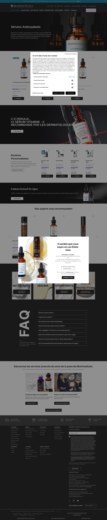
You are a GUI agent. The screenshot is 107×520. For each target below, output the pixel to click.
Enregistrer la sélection (58, 93)
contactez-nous (69, 272)
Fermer (87, 238)
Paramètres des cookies (38, 92)
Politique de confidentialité (39, 73)
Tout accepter (70, 93)
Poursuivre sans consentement (71, 53)
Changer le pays (68, 277)
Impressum (47, 73)
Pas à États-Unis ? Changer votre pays (68, 266)
